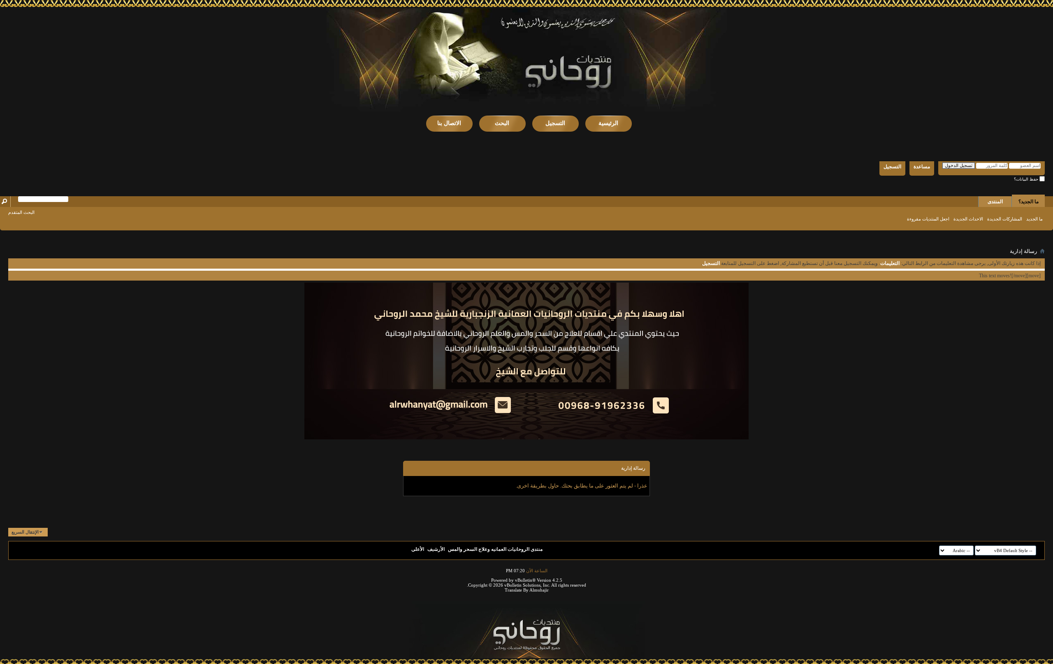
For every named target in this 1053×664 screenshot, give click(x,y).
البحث (502, 123)
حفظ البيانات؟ (1026, 179)
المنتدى (995, 201)
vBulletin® (525, 580)
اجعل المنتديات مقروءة (928, 218)
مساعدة (922, 166)
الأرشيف (436, 549)
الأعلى (417, 549)
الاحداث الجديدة (968, 218)
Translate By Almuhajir (527, 589)
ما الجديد (1034, 218)
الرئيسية (608, 123)
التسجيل (555, 123)
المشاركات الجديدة (1004, 218)
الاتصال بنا (449, 123)
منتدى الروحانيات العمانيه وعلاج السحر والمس (495, 549)
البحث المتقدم (21, 212)
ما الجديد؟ (1028, 201)
